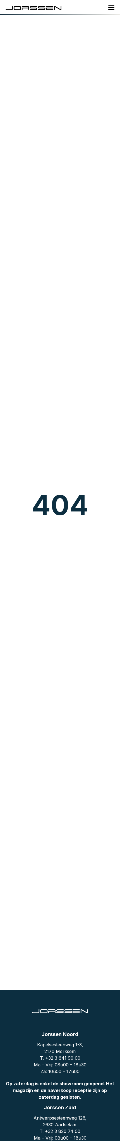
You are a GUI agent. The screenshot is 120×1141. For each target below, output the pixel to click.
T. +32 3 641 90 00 (60, 1058)
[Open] (111, 7)
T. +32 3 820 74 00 (60, 1131)
